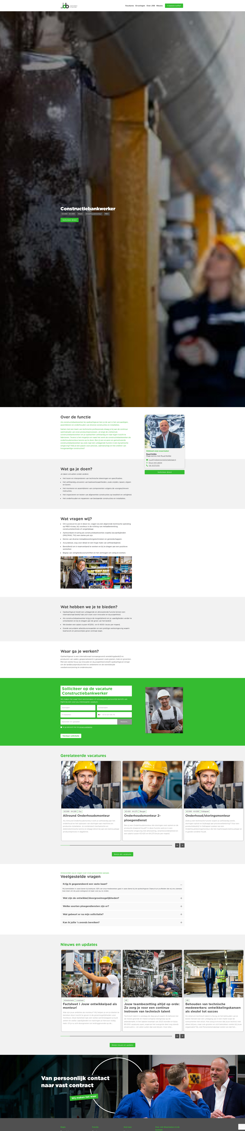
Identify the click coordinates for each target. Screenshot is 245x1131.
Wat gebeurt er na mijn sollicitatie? (83, 914)
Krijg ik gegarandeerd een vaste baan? (85, 884)
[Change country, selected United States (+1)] (99, 714)
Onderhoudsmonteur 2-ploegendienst (142, 818)
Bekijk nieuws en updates (122, 1045)
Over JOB (151, 6)
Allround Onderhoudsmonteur (86, 815)
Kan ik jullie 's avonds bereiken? (81, 922)
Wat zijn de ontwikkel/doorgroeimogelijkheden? (91, 898)
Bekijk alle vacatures (122, 854)
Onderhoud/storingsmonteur (207, 815)
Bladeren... (124, 722)
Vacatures (129, 6)
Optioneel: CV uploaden (71, 722)
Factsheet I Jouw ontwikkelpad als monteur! (90, 1005)
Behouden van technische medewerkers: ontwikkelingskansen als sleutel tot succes (213, 1007)
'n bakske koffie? (174, 6)
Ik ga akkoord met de (77, 727)
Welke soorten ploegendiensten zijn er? (86, 906)
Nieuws (159, 6)
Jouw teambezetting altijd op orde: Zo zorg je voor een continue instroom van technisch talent (152, 1007)
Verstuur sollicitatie (70, 736)
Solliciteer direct (69, 220)
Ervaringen (140, 6)
